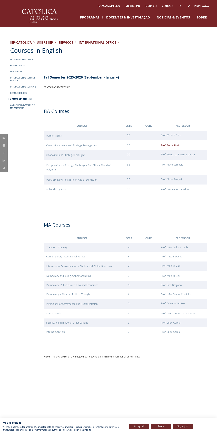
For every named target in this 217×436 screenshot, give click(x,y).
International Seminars (23, 86)
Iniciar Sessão (201, 5)
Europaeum (16, 71)
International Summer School (22, 79)
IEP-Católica (21, 42)
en (189, 5)
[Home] (44, 23)
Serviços (65, 42)
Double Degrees (18, 93)
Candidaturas (132, 5)
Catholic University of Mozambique (22, 107)
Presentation (17, 65)
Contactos (167, 5)
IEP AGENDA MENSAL (109, 5)
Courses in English (21, 99)
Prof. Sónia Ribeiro (171, 145)
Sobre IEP (45, 42)
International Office (97, 42)
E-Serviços (151, 5)
